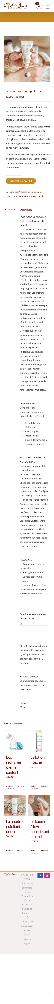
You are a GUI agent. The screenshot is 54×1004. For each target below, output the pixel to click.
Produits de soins (27, 191)
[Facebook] (40, 875)
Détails (21, 786)
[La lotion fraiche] (39, 741)
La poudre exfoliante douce (14, 826)
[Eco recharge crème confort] (15, 741)
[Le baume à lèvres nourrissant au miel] (39, 805)
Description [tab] (10, 209)
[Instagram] (47, 875)
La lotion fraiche (37, 760)
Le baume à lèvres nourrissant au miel (39, 829)
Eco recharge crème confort (13, 765)
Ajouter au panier (21, 181)
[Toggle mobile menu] (48, 7)
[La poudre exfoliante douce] (15, 805)
